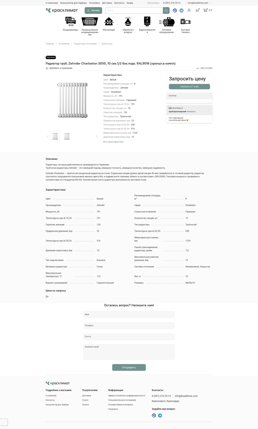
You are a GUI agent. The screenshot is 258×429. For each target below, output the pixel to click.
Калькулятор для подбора (73, 3)
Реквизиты (113, 409)
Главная (50, 43)
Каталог (96, 10)
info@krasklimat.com (198, 3)
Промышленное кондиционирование (89, 32)
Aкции (130, 3)
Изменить (191, 111)
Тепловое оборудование (166, 31)
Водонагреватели (147, 31)
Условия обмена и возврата (120, 405)
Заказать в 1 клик (189, 86)
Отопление (64, 43)
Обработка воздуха (128, 31)
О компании (52, 3)
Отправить (129, 367)
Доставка (107, 3)
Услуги (85, 400)
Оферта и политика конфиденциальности (126, 396)
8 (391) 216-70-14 (171, 3)
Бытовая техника (185, 31)
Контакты (119, 3)
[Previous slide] (50, 100)
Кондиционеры (70, 30)
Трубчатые (106, 43)
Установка (94, 3)
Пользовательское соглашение (122, 400)
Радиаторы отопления (85, 43)
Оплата (85, 405)
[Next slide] (95, 100)
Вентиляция (109, 30)
